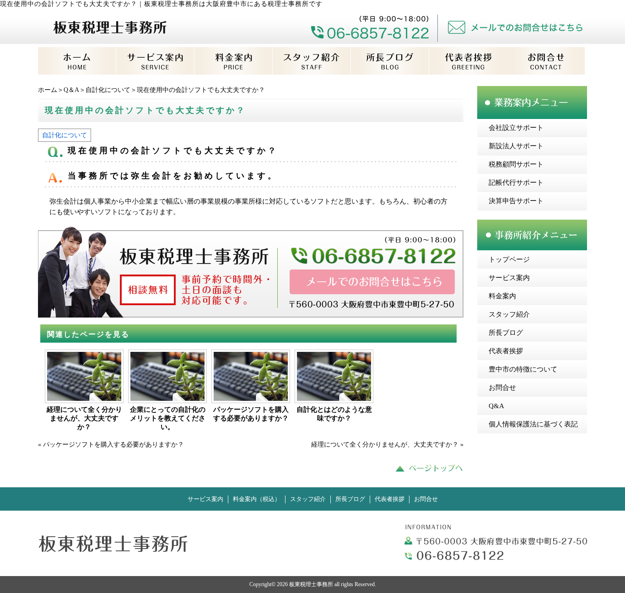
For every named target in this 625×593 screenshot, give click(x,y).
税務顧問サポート (516, 164)
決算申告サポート (516, 201)
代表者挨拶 (506, 351)
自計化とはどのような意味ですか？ (334, 414)
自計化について (108, 89)
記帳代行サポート (516, 182)
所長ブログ (506, 332)
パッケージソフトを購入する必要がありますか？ (251, 414)
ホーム (47, 89)
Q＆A (71, 89)
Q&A (496, 406)
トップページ (509, 259)
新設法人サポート (516, 146)
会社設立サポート (516, 127)
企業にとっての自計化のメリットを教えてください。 (167, 418)
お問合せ (502, 387)
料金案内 (502, 296)
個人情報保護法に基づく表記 (533, 424)
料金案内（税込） (256, 499)
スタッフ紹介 (509, 314)
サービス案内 (509, 277)
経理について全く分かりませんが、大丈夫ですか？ (84, 418)
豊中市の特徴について (523, 369)
